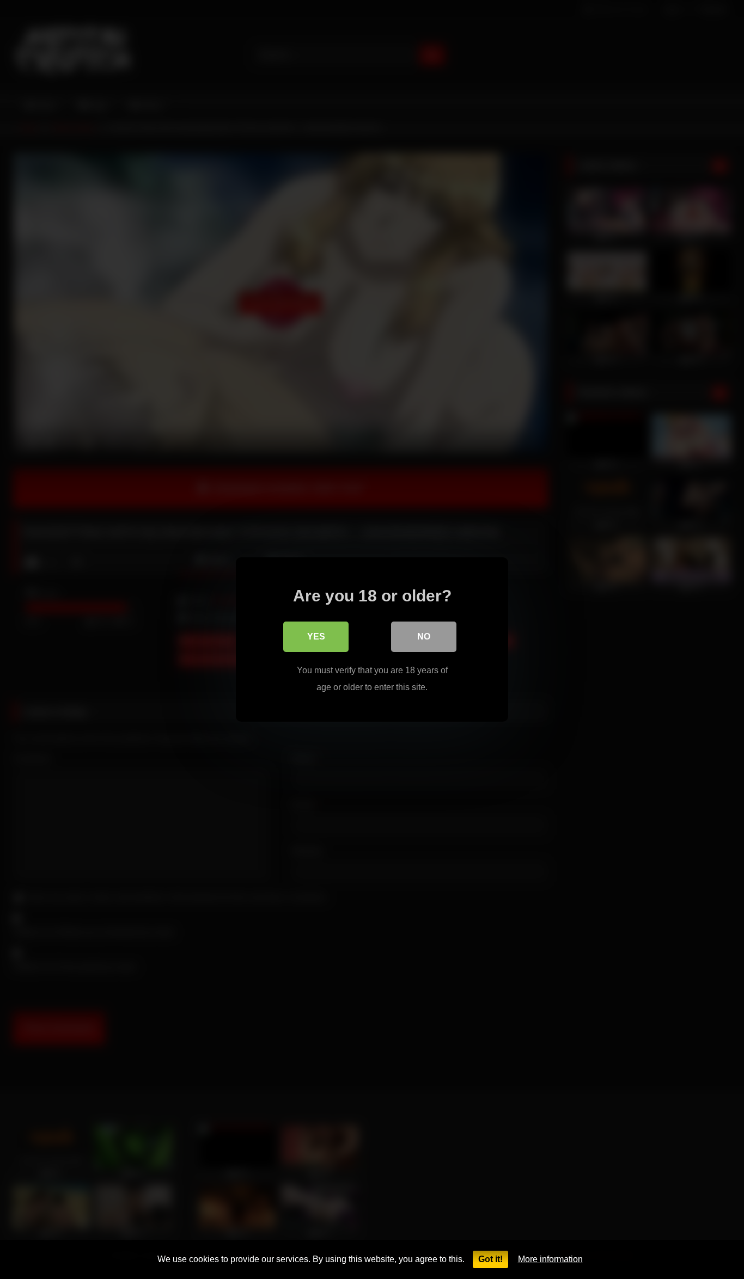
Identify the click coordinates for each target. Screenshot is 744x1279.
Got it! (490, 1259)
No (423, 636)
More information (550, 1259)
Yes (316, 636)
